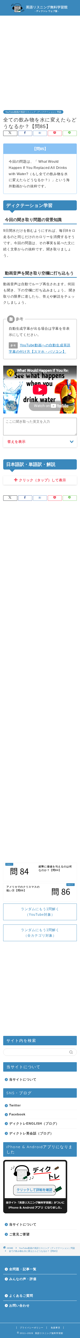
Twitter (15, 1105)
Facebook (17, 1114)
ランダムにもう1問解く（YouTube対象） (40, 911)
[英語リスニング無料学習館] (40, 12)
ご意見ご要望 (19, 1234)
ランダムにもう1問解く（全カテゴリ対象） (40, 932)
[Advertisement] (40, 60)
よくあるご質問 (21, 1295)
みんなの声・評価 (22, 1279)
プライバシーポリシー (31, 1327)
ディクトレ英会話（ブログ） (31, 1133)
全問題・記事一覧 (22, 1269)
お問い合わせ (19, 1305)
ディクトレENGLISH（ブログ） (34, 1123)
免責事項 (55, 1327)
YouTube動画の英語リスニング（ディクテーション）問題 (33, 112)
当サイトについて (22, 1079)
